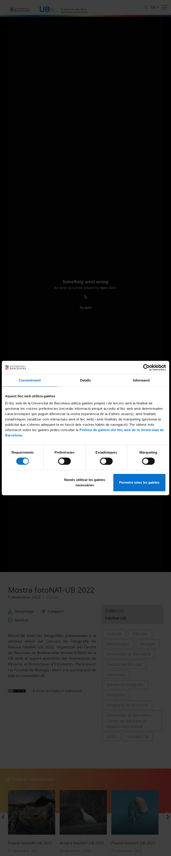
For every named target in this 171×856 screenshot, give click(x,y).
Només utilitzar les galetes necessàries (84, 482)
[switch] (64, 461)
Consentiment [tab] (30, 380)
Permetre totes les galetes (139, 482)
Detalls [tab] (85, 380)
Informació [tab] (141, 380)
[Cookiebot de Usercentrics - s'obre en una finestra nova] (146, 367)
